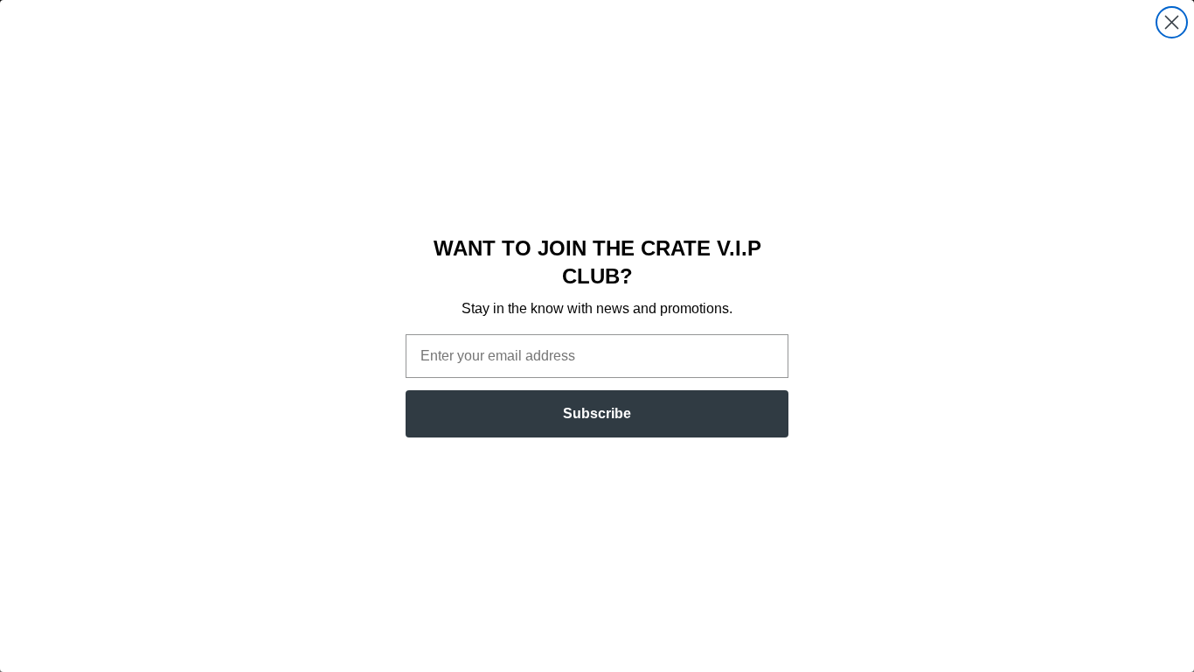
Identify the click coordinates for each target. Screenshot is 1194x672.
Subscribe (597, 413)
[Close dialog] (1171, 22)
